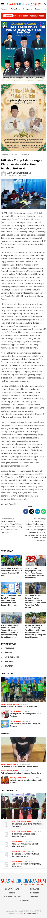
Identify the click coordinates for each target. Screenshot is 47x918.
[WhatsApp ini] (43, 511)
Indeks (12, 893)
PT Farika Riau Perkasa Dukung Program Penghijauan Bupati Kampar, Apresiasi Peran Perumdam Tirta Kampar (35, 601)
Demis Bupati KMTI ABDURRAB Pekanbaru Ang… (25, 855)
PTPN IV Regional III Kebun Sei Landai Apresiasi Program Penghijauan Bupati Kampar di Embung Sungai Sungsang (9, 631)
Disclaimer (34, 889)
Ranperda (9, 666)
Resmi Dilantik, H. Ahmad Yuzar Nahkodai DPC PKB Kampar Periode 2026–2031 (11, 571)
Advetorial (16, 821)
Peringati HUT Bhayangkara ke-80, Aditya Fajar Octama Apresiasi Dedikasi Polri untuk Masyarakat (35, 573)
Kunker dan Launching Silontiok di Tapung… (27, 825)
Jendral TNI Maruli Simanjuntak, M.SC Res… (26, 865)
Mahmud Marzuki (12, 657)
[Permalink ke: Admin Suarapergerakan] (3, 174)
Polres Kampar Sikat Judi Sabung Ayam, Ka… (21, 773)
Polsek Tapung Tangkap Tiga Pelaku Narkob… (26, 781)
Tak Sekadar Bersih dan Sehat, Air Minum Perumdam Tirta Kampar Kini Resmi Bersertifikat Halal (11, 600)
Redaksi (34, 897)
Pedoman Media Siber (12, 897)
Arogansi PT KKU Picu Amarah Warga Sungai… (25, 845)
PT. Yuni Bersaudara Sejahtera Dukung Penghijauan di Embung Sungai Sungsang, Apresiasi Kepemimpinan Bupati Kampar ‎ (35, 631)
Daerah (3, 704)
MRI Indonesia (33, 913)
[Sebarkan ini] (25, 511)
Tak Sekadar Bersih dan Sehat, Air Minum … (25, 724)
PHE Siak (8, 652)
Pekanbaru (22, 851)
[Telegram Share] (37, 511)
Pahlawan (9, 661)
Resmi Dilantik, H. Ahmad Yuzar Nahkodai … (20, 706)
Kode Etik (34, 893)
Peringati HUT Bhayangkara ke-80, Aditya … (25, 714)
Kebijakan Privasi (12, 889)
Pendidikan (9, 648)
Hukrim (9, 764)
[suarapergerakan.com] (23, 4)
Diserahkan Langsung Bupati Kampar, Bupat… (25, 835)
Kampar (9, 704)
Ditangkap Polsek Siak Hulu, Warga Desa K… (20, 766)
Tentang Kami (23, 900)
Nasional (16, 704)
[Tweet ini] (31, 511)
